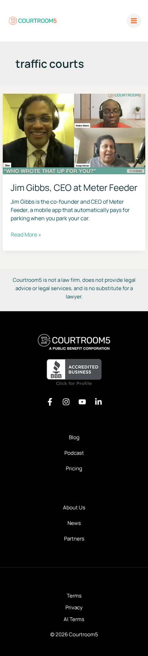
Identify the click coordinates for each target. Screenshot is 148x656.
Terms (74, 595)
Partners (74, 538)
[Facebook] (50, 402)
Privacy (74, 607)
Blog (74, 437)
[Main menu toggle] (134, 20)
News (74, 523)
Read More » (26, 234)
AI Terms (74, 619)
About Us (74, 507)
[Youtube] (82, 402)
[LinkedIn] (98, 402)
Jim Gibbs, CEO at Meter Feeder (74, 187)
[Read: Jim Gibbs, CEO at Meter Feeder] (74, 133)
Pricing (74, 468)
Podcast (74, 452)
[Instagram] (66, 402)
